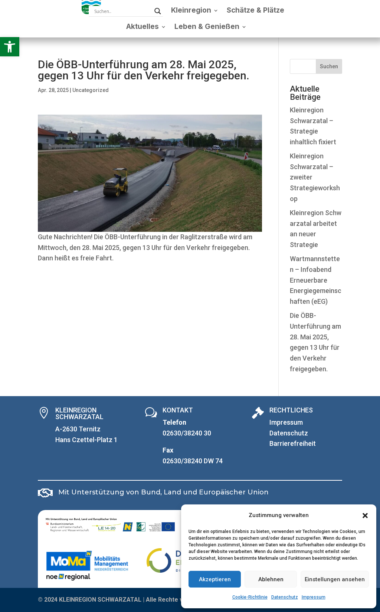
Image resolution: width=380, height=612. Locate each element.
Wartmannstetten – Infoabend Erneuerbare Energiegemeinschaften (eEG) (315, 280)
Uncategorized (90, 90)
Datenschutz (284, 597)
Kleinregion (191, 10)
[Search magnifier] (158, 11)
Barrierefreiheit (292, 443)
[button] (9, 46)
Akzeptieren (215, 579)
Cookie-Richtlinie (250, 597)
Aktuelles (142, 26)
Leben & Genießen (206, 26)
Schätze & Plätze (255, 10)
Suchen (329, 66)
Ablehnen (271, 579)
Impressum (313, 597)
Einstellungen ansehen (335, 579)
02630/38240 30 (187, 433)
